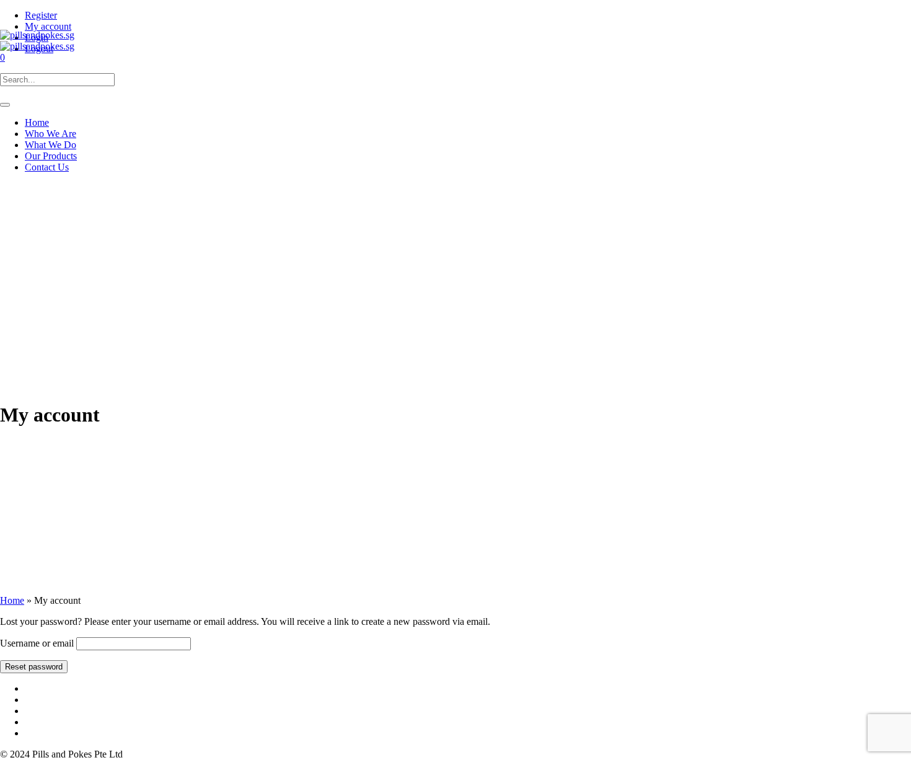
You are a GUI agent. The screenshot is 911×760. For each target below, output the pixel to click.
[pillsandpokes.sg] (37, 40)
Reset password (34, 666)
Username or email (37, 643)
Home (12, 600)
